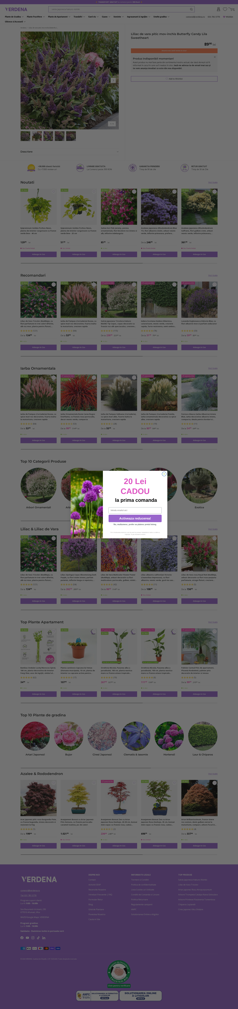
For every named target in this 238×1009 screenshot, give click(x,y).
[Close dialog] (164, 474)
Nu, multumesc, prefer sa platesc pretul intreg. (135, 524)
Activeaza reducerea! (135, 518)
